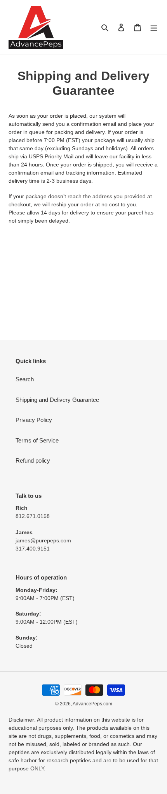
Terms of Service (37, 440)
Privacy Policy (34, 420)
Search (25, 379)
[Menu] (154, 27)
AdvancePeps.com (92, 704)
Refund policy (33, 460)
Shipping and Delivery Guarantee (57, 399)
